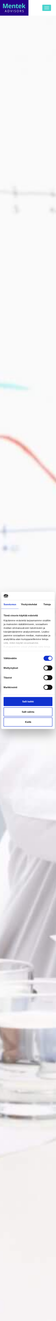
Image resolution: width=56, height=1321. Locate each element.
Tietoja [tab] (47, 604)
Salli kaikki (28, 701)
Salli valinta (28, 711)
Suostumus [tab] (10, 604)
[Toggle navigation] (46, 8)
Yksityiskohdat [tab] (29, 604)
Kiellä (28, 722)
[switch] (48, 667)
